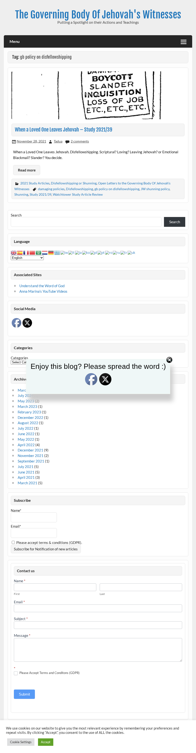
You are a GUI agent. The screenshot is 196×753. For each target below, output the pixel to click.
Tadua (58, 141)
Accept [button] (45, 742)
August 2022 (28, 423)
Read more (27, 170)
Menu (15, 41)
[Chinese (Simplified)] (32, 252)
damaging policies (51, 189)
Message (22, 636)
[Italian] (71, 252)
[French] (26, 252)
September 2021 (31, 461)
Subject (21, 619)
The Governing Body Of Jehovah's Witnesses (98, 15)
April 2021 (26, 477)
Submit (24, 694)
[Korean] (86, 252)
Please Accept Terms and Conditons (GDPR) (49, 673)
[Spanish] (20, 252)
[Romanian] (109, 252)
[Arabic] (39, 252)
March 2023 (27, 406)
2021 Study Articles (34, 183)
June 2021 (26, 472)
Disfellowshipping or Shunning (74, 183)
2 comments (80, 141)
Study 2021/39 (40, 194)
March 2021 (27, 483)
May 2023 (26, 401)
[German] (51, 252)
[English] (14, 252)
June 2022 (26, 434)
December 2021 (30, 450)
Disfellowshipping (79, 189)
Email (19, 602)
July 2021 (25, 466)
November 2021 (31, 455)
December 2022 (30, 417)
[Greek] (57, 252)
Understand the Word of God (42, 286)
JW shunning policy (155, 189)
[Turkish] (124, 252)
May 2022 (26, 439)
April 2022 (26, 445)
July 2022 (25, 428)
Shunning (21, 194)
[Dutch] (45, 252)
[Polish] (94, 252)
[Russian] (116, 252)
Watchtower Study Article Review (78, 194)
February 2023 (29, 412)
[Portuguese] (101, 252)
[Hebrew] (64, 252)
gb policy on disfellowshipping (116, 189)
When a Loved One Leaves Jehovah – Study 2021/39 (63, 129)
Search (16, 215)
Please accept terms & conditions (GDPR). (49, 542)
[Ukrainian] (132, 252)
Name (19, 581)
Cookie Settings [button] (21, 742)
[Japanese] (78, 252)
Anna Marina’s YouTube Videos (43, 291)
